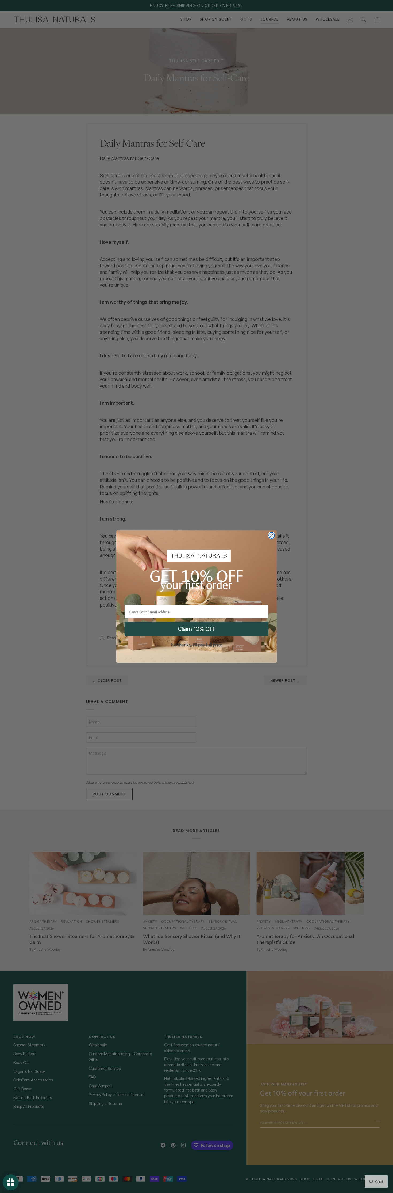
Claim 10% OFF (196, 629)
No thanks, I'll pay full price (196, 645)
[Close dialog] (272, 535)
